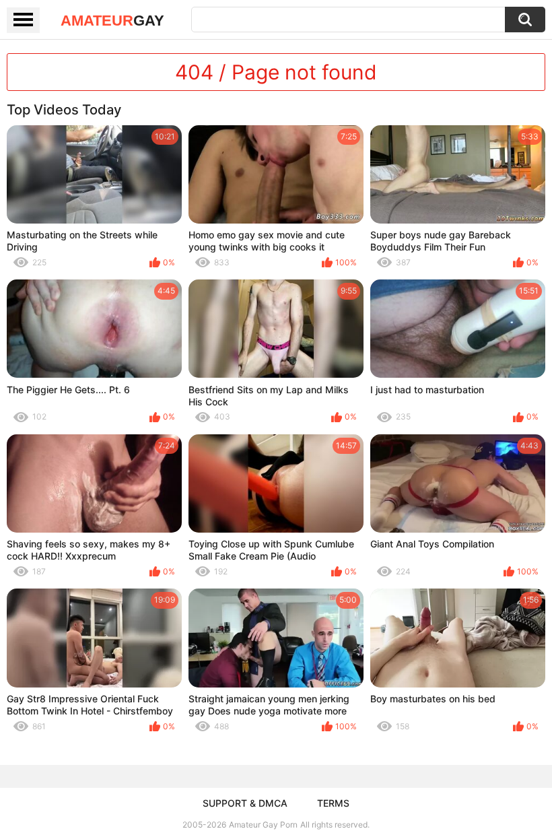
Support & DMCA (245, 803)
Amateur (112, 20)
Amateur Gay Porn (263, 824)
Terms (333, 803)
